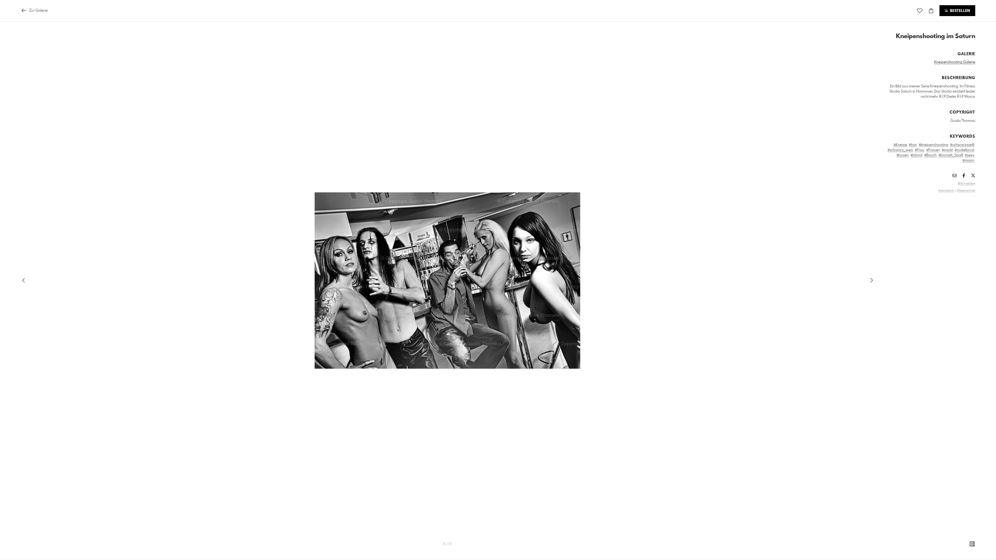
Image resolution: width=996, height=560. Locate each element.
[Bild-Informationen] (972, 544)
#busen (902, 155)
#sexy (969, 155)
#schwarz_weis (900, 150)
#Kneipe (900, 145)
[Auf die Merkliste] (920, 10)
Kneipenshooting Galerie (954, 62)
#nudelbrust (964, 150)
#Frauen (933, 150)
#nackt (947, 150)
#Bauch (930, 155)
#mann (968, 160)
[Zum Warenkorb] (931, 10)
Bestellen (959, 11)
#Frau (919, 150)
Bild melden (966, 183)
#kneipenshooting (933, 145)
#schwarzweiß (962, 145)
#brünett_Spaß (950, 155)
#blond (916, 155)
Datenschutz (966, 190)
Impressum (946, 190)
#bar (913, 145)
